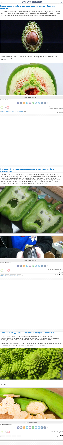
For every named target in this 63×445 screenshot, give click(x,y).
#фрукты (51, 108)
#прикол (54, 269)
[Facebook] (18, 103)
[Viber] (30, 103)
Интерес (14, 111)
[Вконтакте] (21, 103)
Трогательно (12, 275)
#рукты (61, 272)
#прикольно (55, 271)
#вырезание (60, 106)
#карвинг (56, 108)
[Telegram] (27, 103)
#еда (50, 106)
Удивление (8, 111)
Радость (19, 436)
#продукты (49, 271)
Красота (2, 111)
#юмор (49, 269)
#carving (61, 108)
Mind (61, 435)
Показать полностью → (31, 97)
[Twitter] (39, 103)
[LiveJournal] (42, 103)
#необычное (60, 432)
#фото (57, 269)
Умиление (19, 275)
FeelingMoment (59, 110)
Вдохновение (20, 111)
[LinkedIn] (44, 103)
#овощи (54, 106)
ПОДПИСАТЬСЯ (36, 1)
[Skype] (36, 103)
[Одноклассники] (24, 103)
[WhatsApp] (33, 103)
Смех (2, 275)
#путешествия (54, 431)
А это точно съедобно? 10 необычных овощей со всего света (27, 333)
